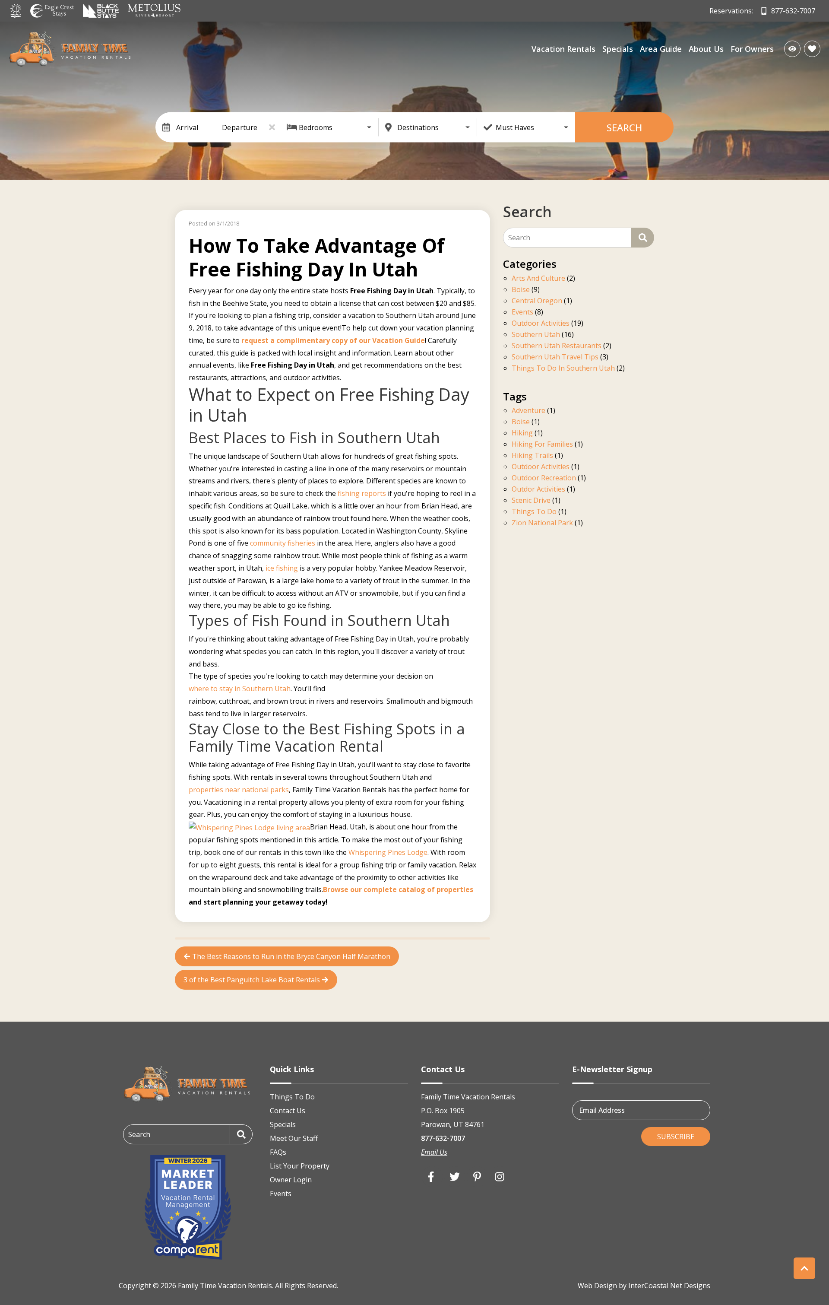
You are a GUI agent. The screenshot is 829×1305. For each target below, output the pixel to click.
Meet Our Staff (294, 1138)
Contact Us (287, 1110)
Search (624, 127)
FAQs (278, 1152)
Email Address (602, 1109)
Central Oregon (537, 301)
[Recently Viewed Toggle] (792, 49)
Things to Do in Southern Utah (563, 369)
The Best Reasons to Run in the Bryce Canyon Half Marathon (291, 956)
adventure (528, 411)
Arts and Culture (538, 279)
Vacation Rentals (563, 49)
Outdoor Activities (541, 324)
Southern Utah (536, 335)
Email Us (434, 1152)
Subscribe (675, 1136)
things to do (534, 512)
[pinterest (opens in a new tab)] (477, 1176)
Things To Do (292, 1097)
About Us (706, 49)
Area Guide (661, 49)
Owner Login (291, 1179)
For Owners (752, 49)
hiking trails (532, 456)
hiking (522, 433)
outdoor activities (541, 467)
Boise (521, 290)
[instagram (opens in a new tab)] (499, 1176)
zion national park (542, 523)
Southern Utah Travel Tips (555, 357)
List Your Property (299, 1166)
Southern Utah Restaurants (556, 346)
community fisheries (282, 543)
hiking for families (542, 445)
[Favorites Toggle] (812, 49)
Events (522, 312)
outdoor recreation (544, 478)
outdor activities (538, 490)
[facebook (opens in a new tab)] (432, 1176)
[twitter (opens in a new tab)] (454, 1176)
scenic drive (531, 501)
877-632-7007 (443, 1138)
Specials (617, 49)
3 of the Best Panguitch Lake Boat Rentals (252, 979)
